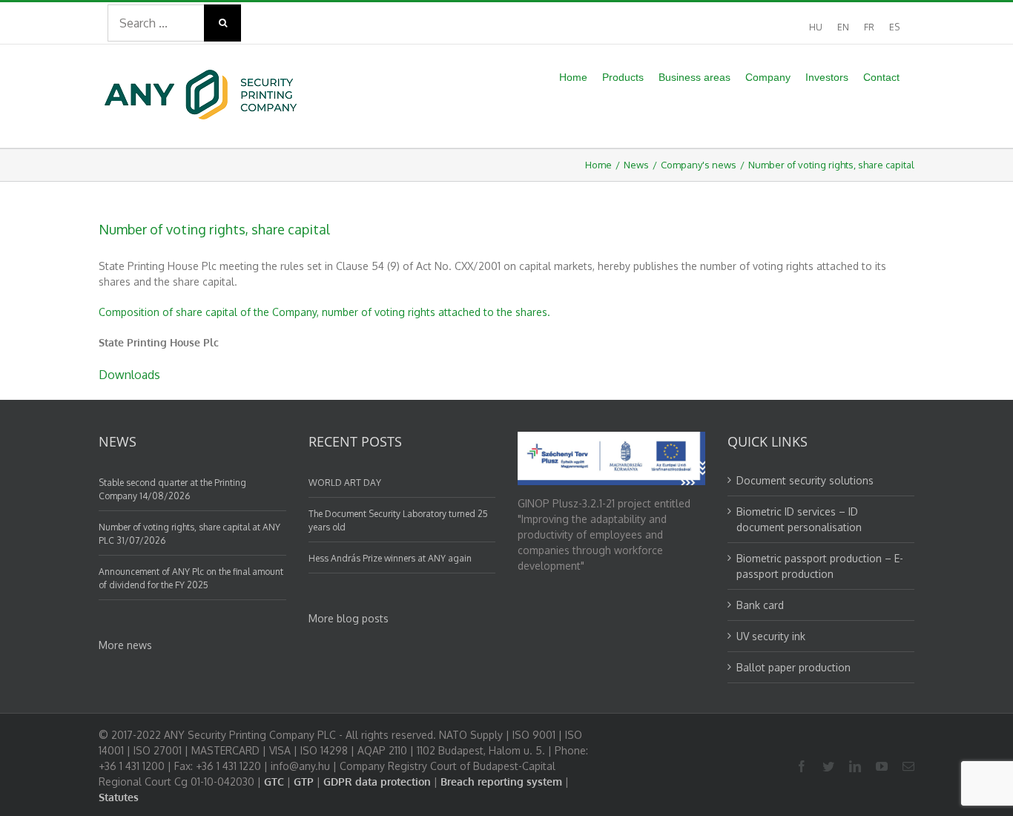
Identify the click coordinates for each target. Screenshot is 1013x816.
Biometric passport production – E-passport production (819, 566)
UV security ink (770, 636)
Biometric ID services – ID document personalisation (799, 519)
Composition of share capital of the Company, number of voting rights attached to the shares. (324, 312)
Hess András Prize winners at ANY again (390, 558)
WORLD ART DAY (344, 482)
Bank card (760, 605)
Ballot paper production (793, 667)
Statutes (119, 797)
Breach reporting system (501, 781)
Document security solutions (805, 480)
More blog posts (348, 618)
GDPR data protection (377, 781)
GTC (274, 781)
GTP (304, 781)
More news (125, 645)
